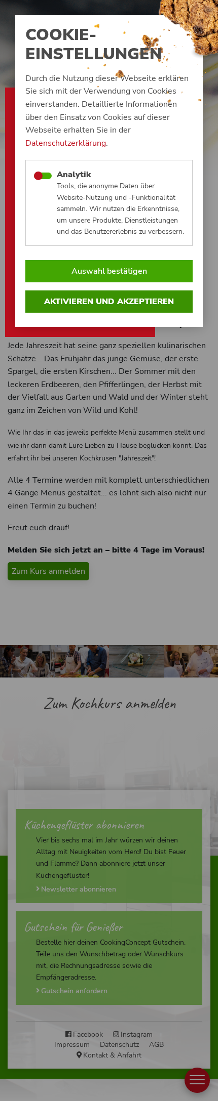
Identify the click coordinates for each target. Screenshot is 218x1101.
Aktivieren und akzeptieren (109, 301)
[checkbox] (43, 176)
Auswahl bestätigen (109, 271)
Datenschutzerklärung (65, 143)
